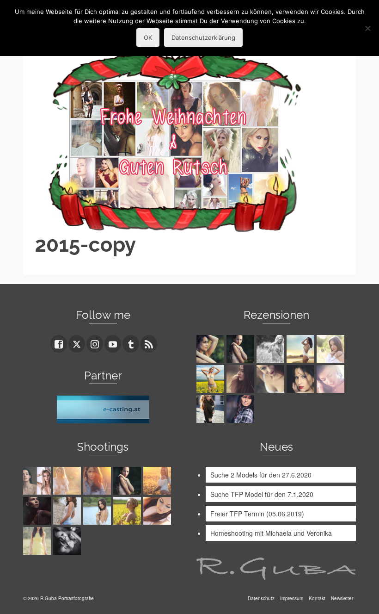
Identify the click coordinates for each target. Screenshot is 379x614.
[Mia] (68, 481)
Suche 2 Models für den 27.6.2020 (261, 474)
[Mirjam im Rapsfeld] (128, 511)
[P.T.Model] (272, 349)
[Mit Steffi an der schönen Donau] (68, 511)
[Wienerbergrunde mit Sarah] (98, 481)
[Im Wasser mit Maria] (128, 481)
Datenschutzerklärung (203, 37)
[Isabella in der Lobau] (38, 541)
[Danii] (272, 379)
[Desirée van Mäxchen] (332, 379)
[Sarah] (211, 349)
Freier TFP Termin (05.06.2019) (257, 513)
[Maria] (241, 349)
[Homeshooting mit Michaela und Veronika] (38, 481)
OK (148, 37)
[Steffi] (302, 349)
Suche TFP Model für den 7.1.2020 (261, 494)
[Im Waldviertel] (158, 481)
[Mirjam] (211, 379)
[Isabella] (241, 379)
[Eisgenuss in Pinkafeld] (38, 511)
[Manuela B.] (241, 409)
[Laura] (332, 349)
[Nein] (367, 28)
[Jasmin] (302, 379)
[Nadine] (68, 541)
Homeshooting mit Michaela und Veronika (271, 533)
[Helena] (158, 511)
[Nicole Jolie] (211, 409)
